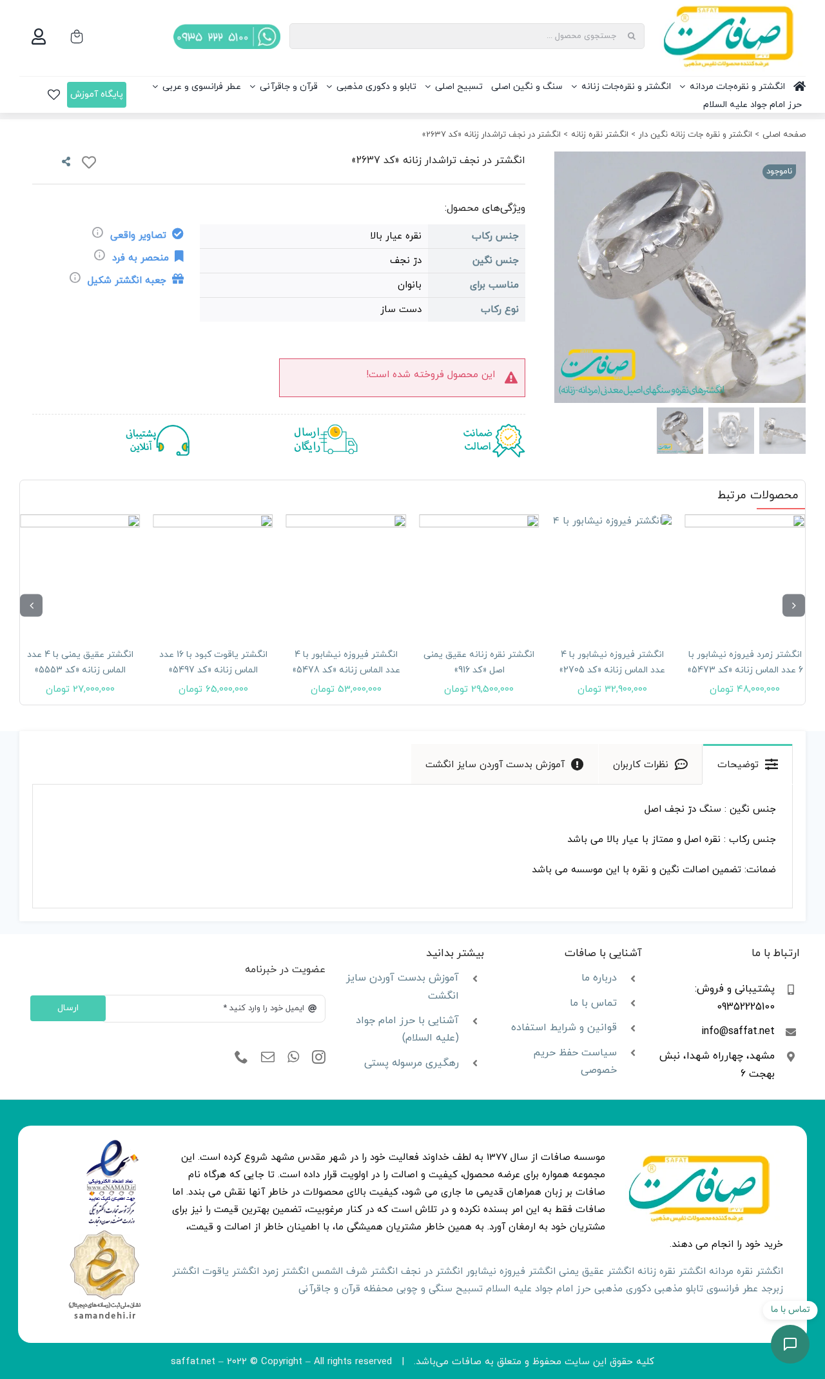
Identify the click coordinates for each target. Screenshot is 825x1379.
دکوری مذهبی (622, 1289)
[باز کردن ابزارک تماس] (790, 1344)
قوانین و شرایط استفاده (564, 1028)
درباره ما (599, 978)
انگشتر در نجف (432, 1271)
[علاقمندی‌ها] (54, 95)
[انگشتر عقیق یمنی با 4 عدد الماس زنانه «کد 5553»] (80, 574)
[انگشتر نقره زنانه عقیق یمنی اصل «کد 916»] (479, 574)
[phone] (241, 1057)
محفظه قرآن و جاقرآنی (345, 1289)
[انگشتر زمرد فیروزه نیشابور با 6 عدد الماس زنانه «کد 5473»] (745, 574)
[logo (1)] (104, 1231)
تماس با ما (593, 1003)
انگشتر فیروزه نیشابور (511, 1271)
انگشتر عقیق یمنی (596, 1271)
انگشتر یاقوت (230, 1271)
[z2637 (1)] (679, 277)
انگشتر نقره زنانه (671, 1271)
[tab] (747, 764)
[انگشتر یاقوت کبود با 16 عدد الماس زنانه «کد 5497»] (213, 574)
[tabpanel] (412, 846)
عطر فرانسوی (732, 1289)
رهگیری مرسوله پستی (411, 1063)
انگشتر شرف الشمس (355, 1271)
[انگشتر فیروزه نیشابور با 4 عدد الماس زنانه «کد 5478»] (346, 574)
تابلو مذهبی (678, 1289)
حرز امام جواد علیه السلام (538, 1289)
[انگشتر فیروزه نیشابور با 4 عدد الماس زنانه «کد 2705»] (612, 574)
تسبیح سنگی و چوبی (439, 1289)
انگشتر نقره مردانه (746, 1271)
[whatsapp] (293, 1057)
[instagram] (318, 1057)
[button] (793, 605)
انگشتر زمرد (285, 1271)
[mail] (268, 1057)
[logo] (112, 1144)
